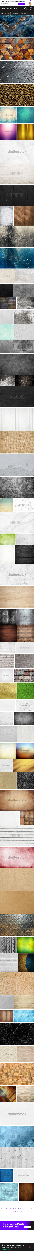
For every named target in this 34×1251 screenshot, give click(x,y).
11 (20, 1208)
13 (25, 1208)
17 (13, 1211)
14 (27, 1208)
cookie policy (6, 1249)
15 (29, 1208)
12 (22, 1208)
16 (32, 1208)
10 (18, 1208)
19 (18, 1211)
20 (21, 1211)
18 (15, 1211)
